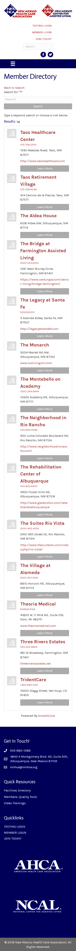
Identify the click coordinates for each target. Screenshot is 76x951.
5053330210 (27, 312)
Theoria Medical (38, 604)
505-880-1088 (20, 750)
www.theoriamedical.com (38, 626)
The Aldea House (38, 215)
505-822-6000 (28, 486)
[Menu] (13, 63)
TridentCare (33, 679)
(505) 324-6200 (29, 262)
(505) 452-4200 (29, 528)
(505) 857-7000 (29, 577)
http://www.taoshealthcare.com (42, 161)
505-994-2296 (28, 429)
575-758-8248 (28, 189)
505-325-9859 (28, 646)
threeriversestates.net (35, 663)
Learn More (44, 168)
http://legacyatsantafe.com (39, 329)
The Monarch (34, 345)
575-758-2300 (28, 144)
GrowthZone (46, 716)
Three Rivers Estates (42, 641)
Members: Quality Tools (20, 797)
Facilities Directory (17, 790)
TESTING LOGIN (42, 25)
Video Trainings (15, 803)
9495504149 (27, 609)
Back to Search (14, 88)
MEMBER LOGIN (42, 32)
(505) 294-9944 (29, 391)
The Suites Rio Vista (42, 523)
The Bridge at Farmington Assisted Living (43, 250)
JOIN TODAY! (43, 39)
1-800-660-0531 (29, 684)
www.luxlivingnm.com (36, 363)
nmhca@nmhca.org (23, 767)
